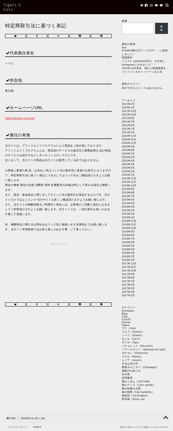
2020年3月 (128, 167)
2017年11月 (129, 267)
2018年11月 (129, 224)
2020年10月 (129, 142)
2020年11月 (129, 139)
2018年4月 (128, 249)
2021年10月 (129, 114)
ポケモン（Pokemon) (135, 352)
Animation (128, 310)
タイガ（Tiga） (131, 342)
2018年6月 (128, 242)
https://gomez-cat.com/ (20, 118)
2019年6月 (128, 199)
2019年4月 (128, 206)
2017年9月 (128, 274)
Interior (126, 322)
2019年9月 (128, 189)
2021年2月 (128, 128)
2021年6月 (128, 125)
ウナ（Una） (130, 328)
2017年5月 (128, 288)
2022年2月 (128, 103)
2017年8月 (128, 277)
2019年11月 (129, 181)
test (124, 47)
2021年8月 (128, 118)
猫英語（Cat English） (136, 395)
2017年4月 (128, 291)
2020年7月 (128, 153)
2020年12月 (129, 135)
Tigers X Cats (12, 7)
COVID (126, 319)
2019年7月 (128, 196)
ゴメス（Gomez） (133, 331)
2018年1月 (128, 259)
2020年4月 (128, 164)
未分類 (126, 374)
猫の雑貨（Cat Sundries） (138, 391)
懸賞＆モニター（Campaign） (140, 367)
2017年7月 (128, 281)
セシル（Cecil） (132, 338)
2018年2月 (128, 256)
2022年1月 (128, 107)
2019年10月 (129, 185)
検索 (124, 20)
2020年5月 (128, 160)
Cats (125, 316)
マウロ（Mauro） (132, 356)
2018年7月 (128, 238)
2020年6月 (128, 157)
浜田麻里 (127, 377)
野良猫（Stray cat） (134, 399)
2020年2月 (128, 171)
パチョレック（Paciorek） (138, 345)
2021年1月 (128, 132)
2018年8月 (128, 235)
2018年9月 (128, 231)
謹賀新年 (127, 57)
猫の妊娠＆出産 (131, 388)
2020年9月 (128, 146)
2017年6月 (128, 284)
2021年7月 (128, 121)
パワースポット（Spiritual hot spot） (144, 349)
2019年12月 (129, 178)
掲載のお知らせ (131, 370)
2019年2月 (128, 213)
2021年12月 (129, 111)
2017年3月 (128, 295)
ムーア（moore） (132, 360)
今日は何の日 (130, 363)
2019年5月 (128, 203)
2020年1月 (128, 174)
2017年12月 (129, 263)
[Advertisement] (58, 270)
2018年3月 (128, 252)
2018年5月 (128, 245)
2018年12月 (129, 220)
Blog (124, 313)
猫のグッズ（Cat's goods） (139, 384)
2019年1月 (128, 217)
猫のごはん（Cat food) (136, 381)
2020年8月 (128, 150)
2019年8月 (128, 192)
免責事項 (37, 427)
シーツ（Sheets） (133, 335)
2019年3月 (128, 210)
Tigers (126, 325)
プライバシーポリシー (18, 427)
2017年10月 (129, 270)
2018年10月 (129, 228)
